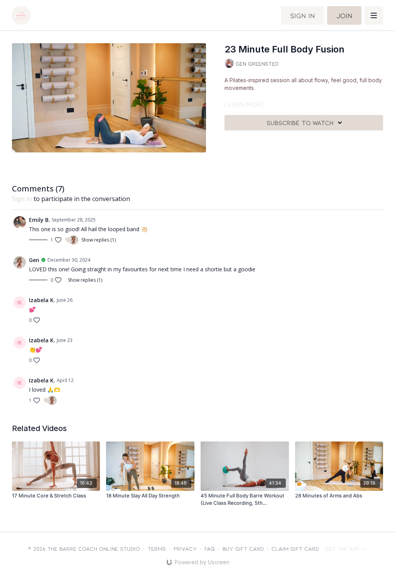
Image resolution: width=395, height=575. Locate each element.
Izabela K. (42, 300)
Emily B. (39, 219)
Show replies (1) (98, 240)
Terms (157, 548)
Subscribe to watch (300, 122)
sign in (22, 198)
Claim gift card (295, 548)
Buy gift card (243, 548)
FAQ (209, 548)
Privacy (185, 548)
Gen (34, 260)
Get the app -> (346, 548)
